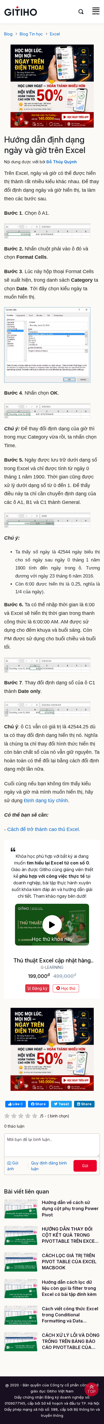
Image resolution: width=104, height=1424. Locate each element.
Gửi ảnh (12, 1166)
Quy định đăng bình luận (49, 1166)
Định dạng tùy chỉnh (46, 800)
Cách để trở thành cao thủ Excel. (43, 829)
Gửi (85, 1165)
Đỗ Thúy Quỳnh (61, 161)
